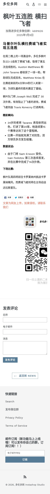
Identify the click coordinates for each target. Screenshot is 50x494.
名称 (5, 314)
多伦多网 (10, 4)
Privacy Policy (14, 417)
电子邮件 (8, 326)
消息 (5, 338)
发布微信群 (12, 409)
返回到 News (27, 375)
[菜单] (45, 4)
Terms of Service (16, 425)
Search (9, 401)
